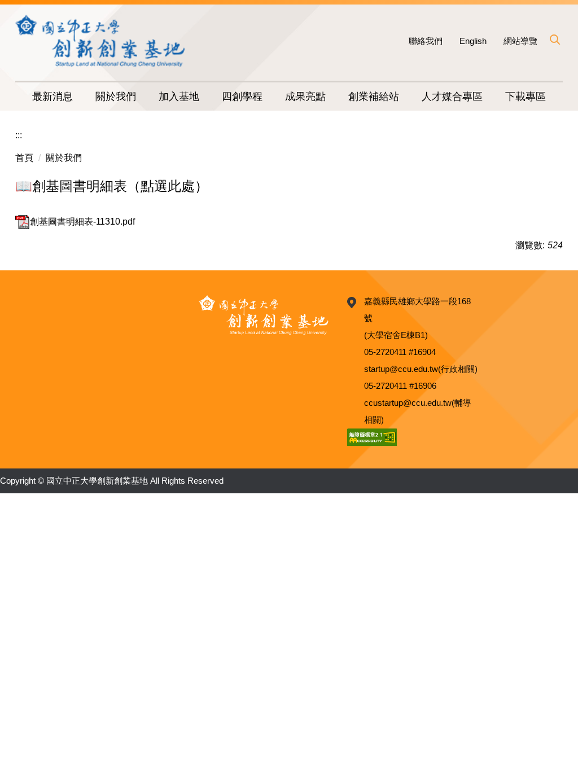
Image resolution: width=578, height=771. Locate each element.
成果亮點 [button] (305, 96)
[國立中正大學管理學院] (100, 40)
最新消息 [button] (52, 96)
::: (18, 135)
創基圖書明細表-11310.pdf (82, 221)
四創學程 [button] (242, 96)
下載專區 (525, 96)
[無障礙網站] (372, 436)
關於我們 (64, 158)
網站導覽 (520, 41)
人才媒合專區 (452, 96)
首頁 (24, 158)
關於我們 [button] (115, 96)
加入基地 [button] (179, 96)
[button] (554, 39)
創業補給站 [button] (373, 96)
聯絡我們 (426, 41)
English (473, 41)
